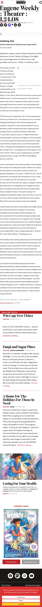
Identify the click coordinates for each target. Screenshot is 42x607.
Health (5, 494)
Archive (3, 23)
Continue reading (11, 335)
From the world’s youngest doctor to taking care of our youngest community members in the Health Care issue (20, 489)
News (12, 407)
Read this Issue (30, 562)
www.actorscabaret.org (6, 303)
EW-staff (13, 23)
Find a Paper (11, 562)
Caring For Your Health (19, 483)
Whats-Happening (17, 350)
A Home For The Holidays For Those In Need (18, 400)
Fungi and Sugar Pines (19, 346)
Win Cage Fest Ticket (18, 315)
